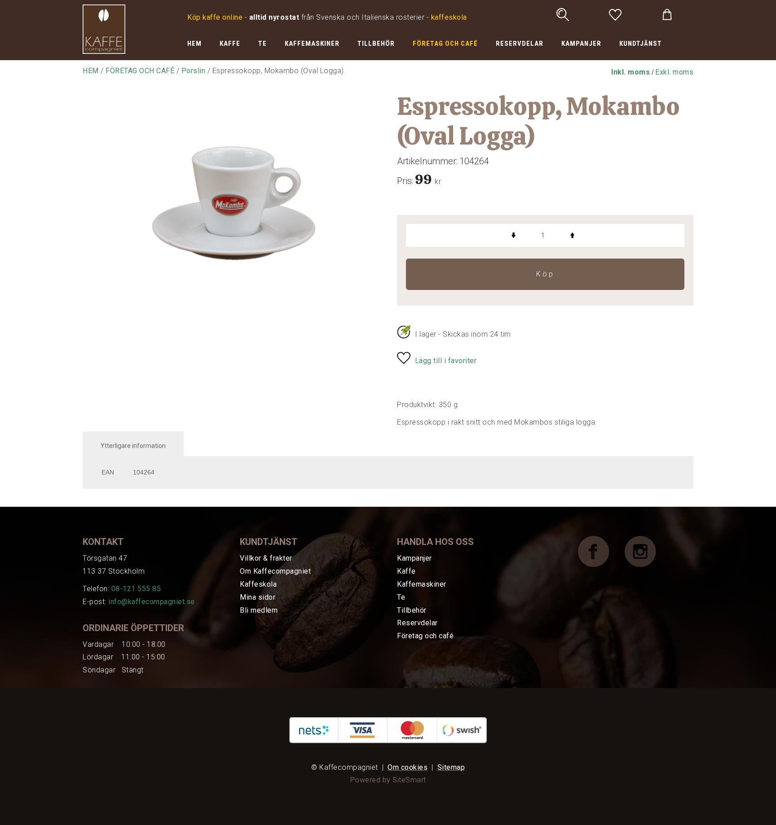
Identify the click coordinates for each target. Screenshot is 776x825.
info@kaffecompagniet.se (151, 601)
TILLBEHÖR (376, 43)
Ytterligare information (133, 445)
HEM (194, 43)
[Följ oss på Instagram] (647, 551)
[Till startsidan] (104, 28)
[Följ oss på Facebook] (600, 551)
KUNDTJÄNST (640, 43)
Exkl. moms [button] (674, 72)
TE (262, 43)
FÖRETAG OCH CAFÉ (445, 43)
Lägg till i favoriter (446, 360)
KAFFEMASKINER (312, 43)
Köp (545, 274)
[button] (630, 72)
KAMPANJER (581, 43)
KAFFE (230, 43)
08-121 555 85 (136, 588)
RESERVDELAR (519, 43)
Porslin (193, 70)
